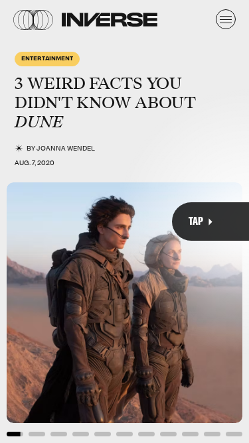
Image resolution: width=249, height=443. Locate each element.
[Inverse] (109, 20)
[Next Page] (165, 221)
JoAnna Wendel (66, 148)
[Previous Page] (41, 221)
